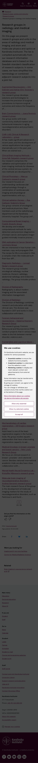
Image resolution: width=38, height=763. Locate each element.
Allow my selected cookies (19, 409)
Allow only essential (19, 404)
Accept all (19, 414)
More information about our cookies (17, 396)
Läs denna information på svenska (16, 398)
